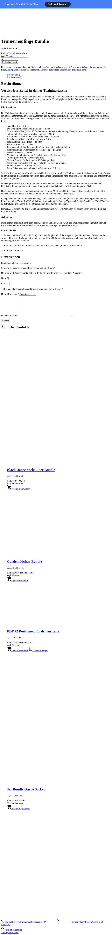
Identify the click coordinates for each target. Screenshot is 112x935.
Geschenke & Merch (10, 829)
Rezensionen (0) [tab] (14, 77)
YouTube (5, 902)
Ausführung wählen (20, 489)
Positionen (34, 69)
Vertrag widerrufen (10, 932)
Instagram (5, 897)
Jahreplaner (12, 69)
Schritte (44, 69)
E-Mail (5, 283)
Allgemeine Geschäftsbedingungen (17, 856)
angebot (66, 67)
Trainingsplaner (79, 69)
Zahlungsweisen (8, 871)
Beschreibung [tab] (13, 74)
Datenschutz (7, 861)
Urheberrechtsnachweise (12, 866)
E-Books (17, 67)
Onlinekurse (6, 825)
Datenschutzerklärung (26, 289)
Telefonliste (65, 69)
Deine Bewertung (10, 294)
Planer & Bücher (29, 67)
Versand (10, 56)
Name (4, 278)
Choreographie (95, 67)
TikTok (4, 907)
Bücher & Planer (9, 820)
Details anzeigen (40, 650)
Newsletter (6, 886)
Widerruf (5, 876)
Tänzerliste (54, 69)
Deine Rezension (10, 315)
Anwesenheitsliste (79, 67)
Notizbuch (24, 69)
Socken (4, 834)
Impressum (6, 851)
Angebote (5, 839)
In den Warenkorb (9, 62)
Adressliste (56, 67)
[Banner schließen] (6, 4)
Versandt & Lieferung (11, 881)
